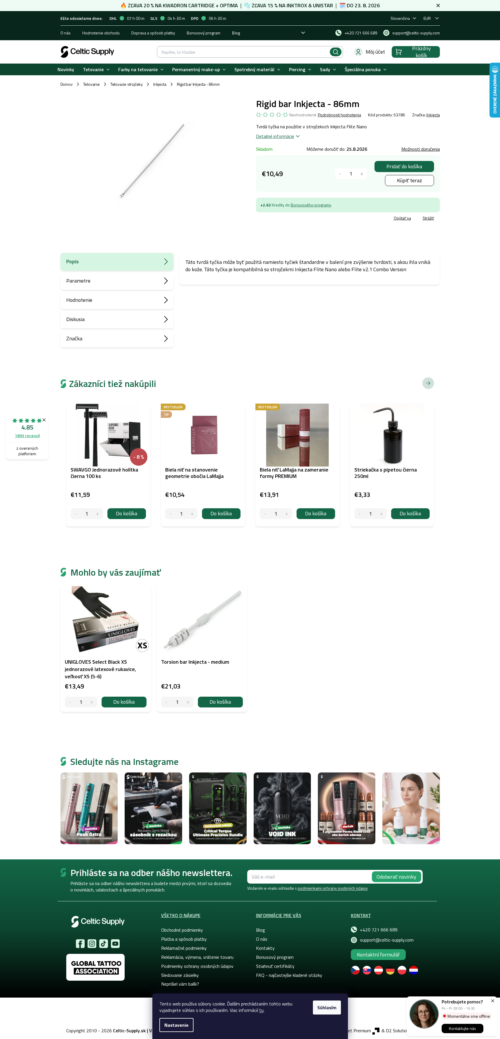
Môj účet (375, 52)
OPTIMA (229, 5)
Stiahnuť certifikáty (275, 966)
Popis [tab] (72, 261)
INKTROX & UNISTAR (310, 5)
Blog (236, 33)
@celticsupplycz (103, 943)
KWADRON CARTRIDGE (189, 5)
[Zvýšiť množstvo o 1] (361, 173)
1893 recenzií (27, 435)
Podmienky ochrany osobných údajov (197, 966)
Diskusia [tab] (75, 319)
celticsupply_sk (92, 943)
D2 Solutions (399, 1030)
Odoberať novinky (396, 877)
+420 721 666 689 (379, 929)
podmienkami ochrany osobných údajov (333, 888)
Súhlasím (327, 1007)
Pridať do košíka (404, 166)
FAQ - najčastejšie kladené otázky (289, 975)
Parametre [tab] (78, 281)
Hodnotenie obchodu (101, 33)
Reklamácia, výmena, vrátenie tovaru (197, 957)
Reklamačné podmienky (184, 948)
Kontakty (265, 948)
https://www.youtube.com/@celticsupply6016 (115, 943)
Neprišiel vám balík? (180, 984)
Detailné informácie (275, 136)
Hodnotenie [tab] (79, 300)
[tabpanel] (106, 649)
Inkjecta (433, 115)
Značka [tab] (74, 338)
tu (261, 1010)
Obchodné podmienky (182, 930)
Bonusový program (203, 33)
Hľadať (336, 52)
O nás (65, 33)
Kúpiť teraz (409, 180)
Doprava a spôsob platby (153, 33)
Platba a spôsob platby (184, 939)
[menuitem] (66, 69)
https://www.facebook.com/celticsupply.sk (80, 943)
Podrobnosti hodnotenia (339, 115)
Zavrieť (298, 218)
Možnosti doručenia (420, 149)
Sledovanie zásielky (180, 975)
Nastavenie (176, 1025)
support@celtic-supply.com (387, 940)
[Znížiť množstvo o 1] (340, 173)
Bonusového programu (311, 205)
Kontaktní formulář (378, 955)
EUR (427, 18)
